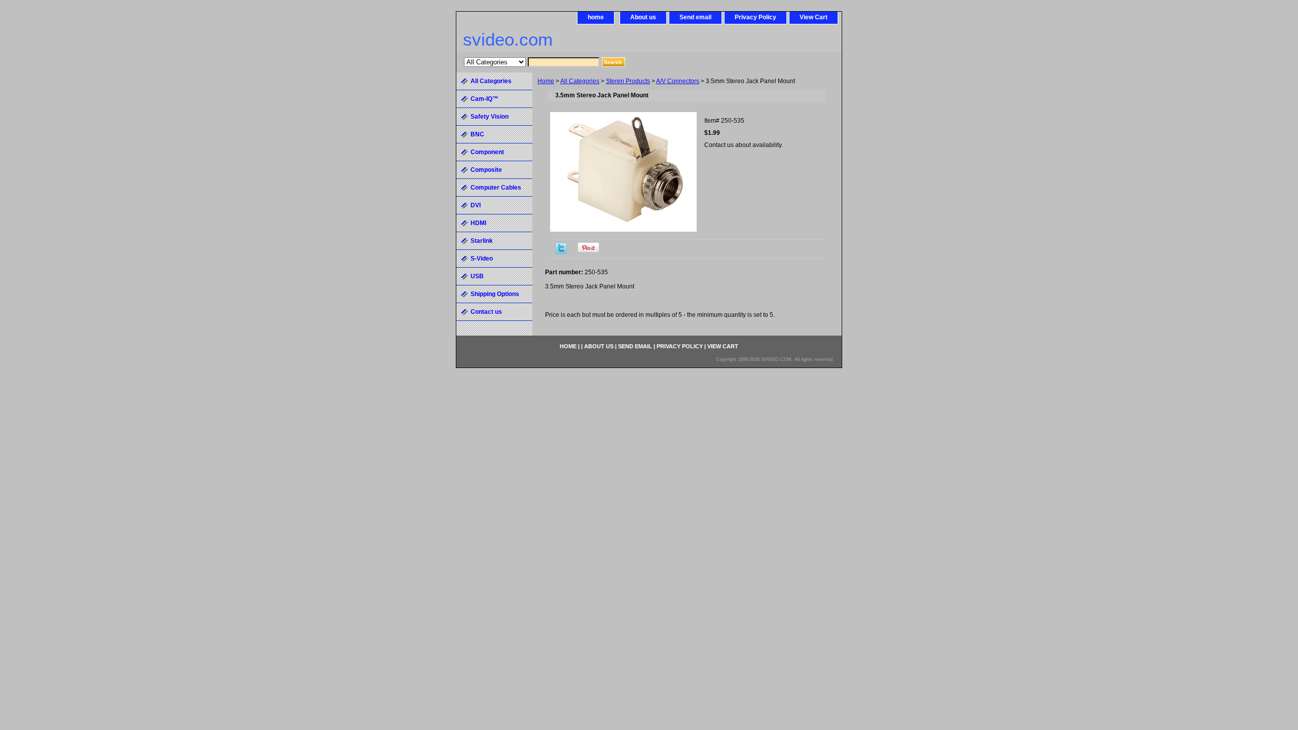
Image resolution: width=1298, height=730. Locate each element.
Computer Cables (496, 187)
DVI (476, 205)
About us (643, 17)
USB (477, 276)
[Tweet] (561, 252)
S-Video (482, 258)
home (596, 17)
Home (545, 81)
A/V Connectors (677, 81)
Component (487, 152)
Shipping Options (495, 294)
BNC (477, 134)
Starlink (482, 240)
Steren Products (628, 81)
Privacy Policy (755, 17)
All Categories (579, 81)
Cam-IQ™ (484, 98)
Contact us (486, 311)
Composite (486, 169)
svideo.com (508, 39)
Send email (695, 17)
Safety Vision (490, 116)
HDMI (478, 223)
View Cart (813, 17)
